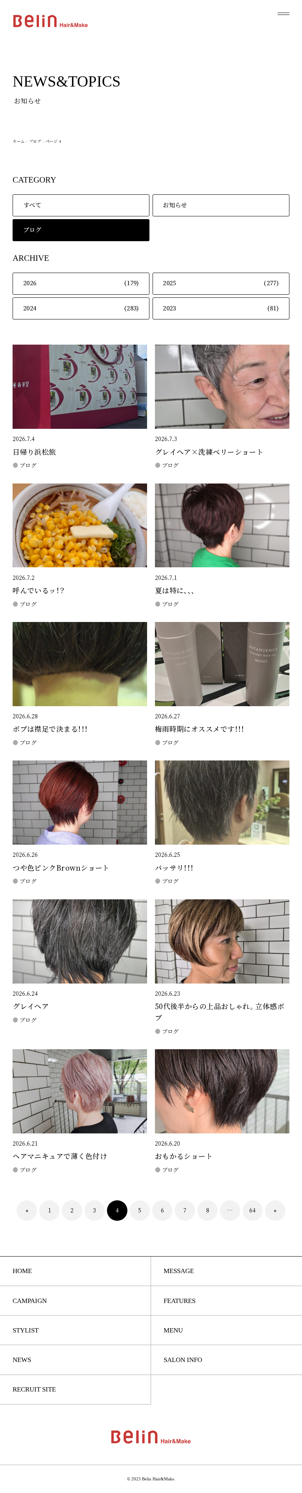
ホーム (19, 141)
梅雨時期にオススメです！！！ (200, 729)
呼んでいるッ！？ (39, 590)
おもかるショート (184, 1156)
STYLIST (26, 1330)
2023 (169, 308)
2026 (30, 283)
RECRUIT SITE (34, 1389)
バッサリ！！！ (174, 868)
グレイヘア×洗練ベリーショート (209, 452)
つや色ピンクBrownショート (61, 868)
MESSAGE (179, 1271)
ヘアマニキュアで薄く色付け (60, 1156)
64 (252, 1210)
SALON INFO (183, 1360)
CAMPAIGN (30, 1301)
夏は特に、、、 (175, 590)
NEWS (22, 1360)
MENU (173, 1330)
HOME (22, 1271)
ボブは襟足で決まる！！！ (50, 729)
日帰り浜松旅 (34, 452)
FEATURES (179, 1301)
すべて (32, 205)
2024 (30, 308)
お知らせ (175, 205)
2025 (169, 283)
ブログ (35, 141)
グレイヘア (31, 1006)
